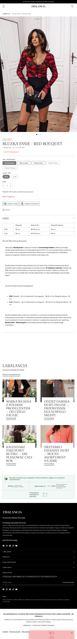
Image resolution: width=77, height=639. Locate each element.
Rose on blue (53, 163)
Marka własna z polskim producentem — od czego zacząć (18, 408)
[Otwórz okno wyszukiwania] (72, 6)
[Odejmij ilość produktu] (4, 186)
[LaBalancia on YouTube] (16, 546)
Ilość (4, 182)
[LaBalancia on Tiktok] (13, 546)
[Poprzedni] (15, 1)
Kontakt (5, 632)
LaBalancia (6, 14)
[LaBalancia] (38, 6)
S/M (6, 177)
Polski (4, 596)
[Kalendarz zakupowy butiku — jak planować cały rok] (19, 436)
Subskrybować (68, 582)
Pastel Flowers (10, 168)
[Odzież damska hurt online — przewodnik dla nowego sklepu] (57, 391)
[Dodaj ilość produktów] (10, 186)
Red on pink (24, 163)
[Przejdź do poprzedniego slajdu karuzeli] (68, 352)
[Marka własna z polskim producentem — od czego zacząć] (19, 391)
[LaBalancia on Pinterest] (10, 546)
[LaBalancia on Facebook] (4, 546)
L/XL (15, 177)
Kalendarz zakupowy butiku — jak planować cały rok (19, 454)
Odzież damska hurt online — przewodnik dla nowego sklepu (57, 408)
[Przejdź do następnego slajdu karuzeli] (72, 352)
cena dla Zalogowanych (11, 152)
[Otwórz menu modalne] (4, 6)
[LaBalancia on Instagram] (7, 546)
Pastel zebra (38, 163)
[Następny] (62, 1)
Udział (7, 210)
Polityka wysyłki (14, 632)
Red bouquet (9, 163)
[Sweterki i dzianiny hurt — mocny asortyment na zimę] (57, 436)
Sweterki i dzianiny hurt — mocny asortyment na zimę (56, 454)
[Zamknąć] (71, 632)
